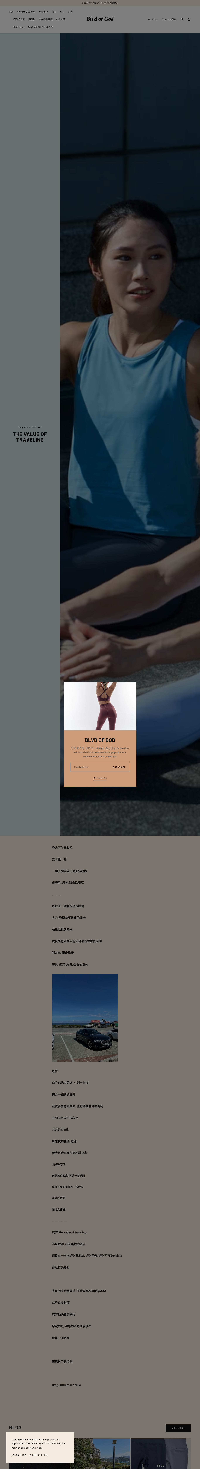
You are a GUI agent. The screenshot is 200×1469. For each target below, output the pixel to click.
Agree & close (39, 1455)
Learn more (19, 1455)
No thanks (100, 778)
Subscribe (119, 767)
